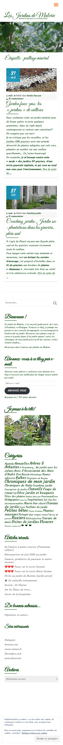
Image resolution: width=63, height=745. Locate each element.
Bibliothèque (36, 474)
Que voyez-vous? (39, 514)
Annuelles (21, 463)
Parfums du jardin (36, 507)
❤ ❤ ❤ (26, 525)
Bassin (26, 474)
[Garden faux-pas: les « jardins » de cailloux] (31, 79)
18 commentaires (16, 216)
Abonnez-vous (17, 390)
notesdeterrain (13, 658)
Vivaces (46, 521)
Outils (22, 507)
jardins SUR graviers (18, 141)
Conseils (35, 488)
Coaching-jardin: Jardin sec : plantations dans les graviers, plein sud (31, 227)
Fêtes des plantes (15, 496)
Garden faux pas (34, 95)
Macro (28, 503)
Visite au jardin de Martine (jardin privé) (28, 575)
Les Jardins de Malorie (29, 16)
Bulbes (21, 478)
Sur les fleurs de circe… (18, 589)
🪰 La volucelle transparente (21, 580)
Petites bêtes (16, 510)
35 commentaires (16, 98)
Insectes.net (11, 644)
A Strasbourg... (27, 467)
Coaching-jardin (34, 213)
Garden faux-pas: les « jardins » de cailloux (24, 106)
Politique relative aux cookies (34, 733)
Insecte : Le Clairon (15, 585)
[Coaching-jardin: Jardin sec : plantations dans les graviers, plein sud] (31, 197)
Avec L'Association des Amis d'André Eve (29, 472)
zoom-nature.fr (13, 649)
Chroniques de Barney (37, 478)
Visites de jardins (25, 522)
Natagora (10, 639)
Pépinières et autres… (17, 614)
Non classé (39, 503)
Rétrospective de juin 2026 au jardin (25, 554)
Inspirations (35, 499)
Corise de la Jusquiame (18, 594)
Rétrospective (33, 518)
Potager (23, 514)
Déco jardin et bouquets (35, 493)
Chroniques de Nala (18, 485)
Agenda (9, 463)
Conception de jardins (16, 489)
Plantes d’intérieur (35, 511)
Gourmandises (49, 496)
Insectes (23, 500)
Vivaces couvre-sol (12, 526)
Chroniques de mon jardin (30, 481)
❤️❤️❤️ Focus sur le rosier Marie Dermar (28, 571)
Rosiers (18, 517)
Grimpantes (12, 499)
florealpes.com (13, 653)
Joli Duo (48, 499)
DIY (15, 493)
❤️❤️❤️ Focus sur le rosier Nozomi (25, 566)
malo (10, 95)
